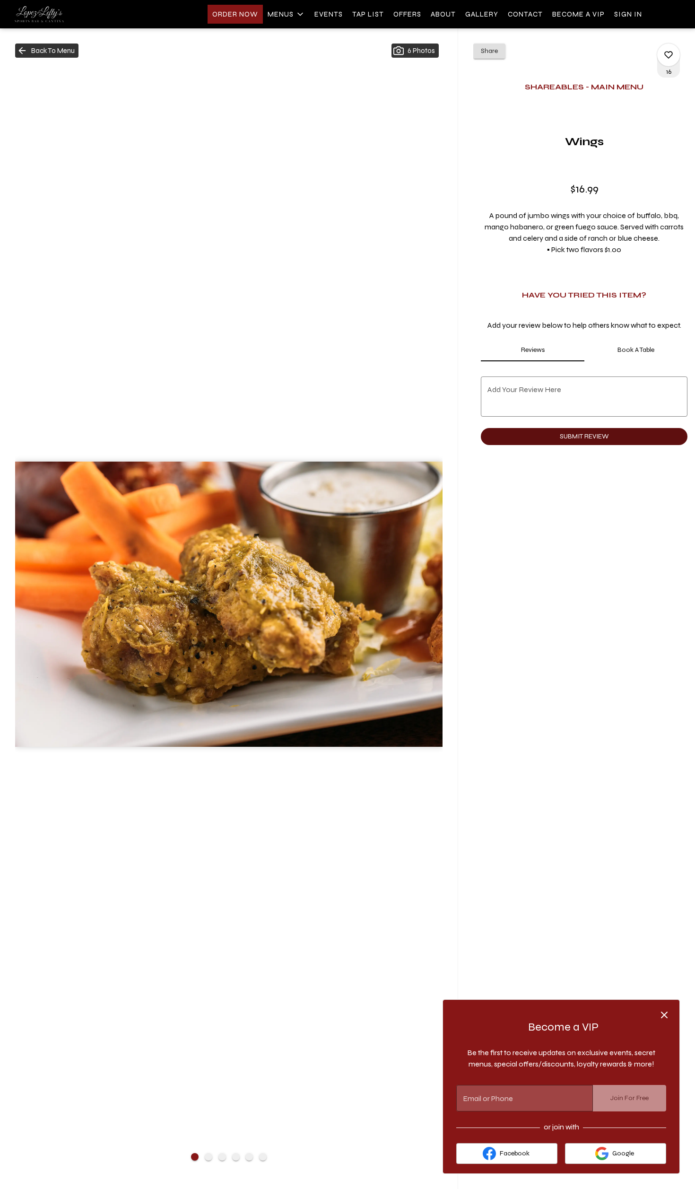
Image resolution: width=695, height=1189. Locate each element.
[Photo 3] (222, 1157)
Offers (407, 14)
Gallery (481, 14)
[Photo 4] (236, 1157)
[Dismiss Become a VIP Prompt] (664, 1015)
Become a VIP (578, 14)
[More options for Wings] (668, 55)
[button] (286, 14)
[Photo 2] (208, 1157)
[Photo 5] (249, 1157)
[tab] (532, 350)
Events (328, 14)
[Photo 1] (195, 1157)
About (443, 14)
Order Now (235, 14)
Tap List (368, 14)
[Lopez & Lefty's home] (50, 14)
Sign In (628, 14)
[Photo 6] (263, 1157)
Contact (525, 14)
